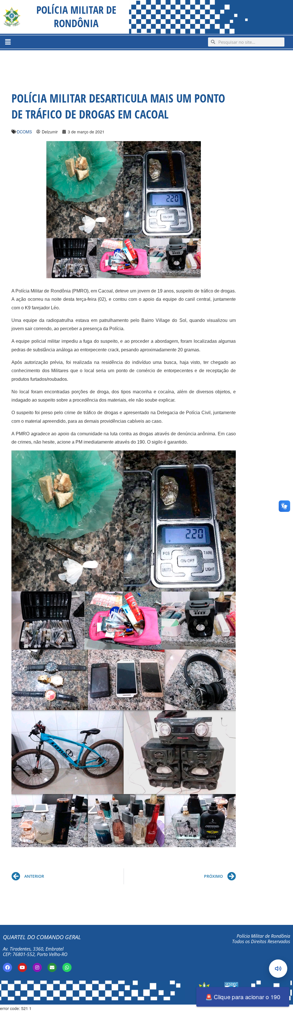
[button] (8, 42)
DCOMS (24, 132)
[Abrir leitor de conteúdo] (278, 968)
